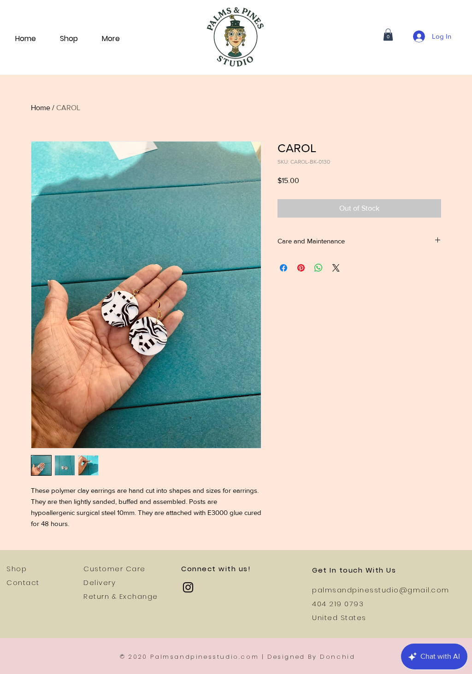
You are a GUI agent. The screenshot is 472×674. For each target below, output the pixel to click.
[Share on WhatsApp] (318, 267)
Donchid (337, 656)
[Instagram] (188, 587)
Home (40, 108)
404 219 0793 (338, 604)
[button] (388, 35)
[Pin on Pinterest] (301, 267)
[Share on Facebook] (283, 267)
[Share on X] (336, 267)
